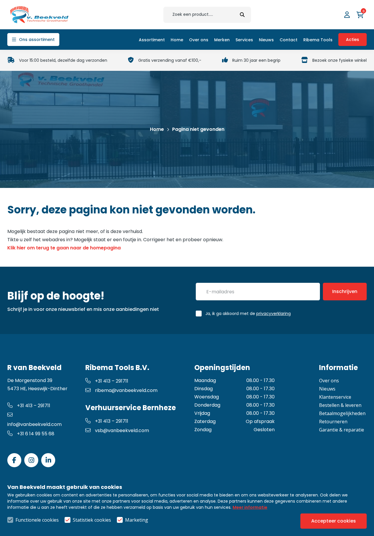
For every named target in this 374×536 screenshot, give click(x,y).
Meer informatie (250, 507)
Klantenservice (335, 397)
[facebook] (14, 460)
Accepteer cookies (333, 521)
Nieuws (327, 389)
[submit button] (242, 15)
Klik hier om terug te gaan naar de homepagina (64, 247)
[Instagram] (31, 460)
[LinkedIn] (48, 460)
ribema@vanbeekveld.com (126, 390)
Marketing (136, 520)
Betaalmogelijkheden (342, 413)
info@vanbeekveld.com (34, 424)
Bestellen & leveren (340, 405)
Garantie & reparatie (341, 430)
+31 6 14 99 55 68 (35, 433)
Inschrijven (344, 291)
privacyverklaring (273, 313)
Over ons (329, 380)
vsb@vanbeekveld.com (122, 430)
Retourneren (333, 421)
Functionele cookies (37, 520)
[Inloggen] (347, 14)
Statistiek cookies (92, 520)
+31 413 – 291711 (33, 405)
